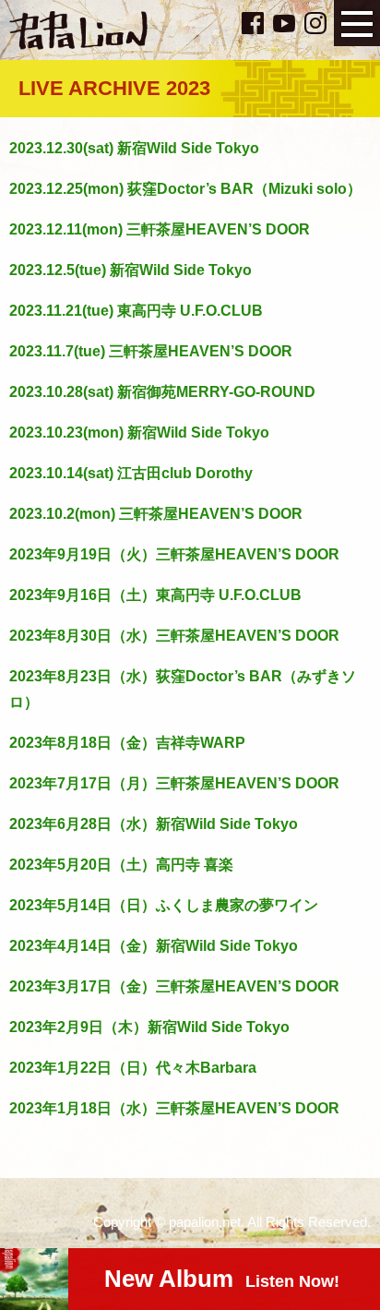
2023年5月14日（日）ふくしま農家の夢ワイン (163, 905)
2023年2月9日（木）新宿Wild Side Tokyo (149, 1027)
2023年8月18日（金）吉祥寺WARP (127, 743)
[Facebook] (253, 23)
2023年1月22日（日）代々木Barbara (132, 1068)
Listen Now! (221, 1278)
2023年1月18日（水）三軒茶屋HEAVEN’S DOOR (174, 1108)
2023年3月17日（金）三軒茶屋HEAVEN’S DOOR (174, 986)
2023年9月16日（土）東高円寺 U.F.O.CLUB (155, 595)
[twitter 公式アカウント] (224, 21)
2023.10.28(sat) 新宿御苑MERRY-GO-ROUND (162, 392)
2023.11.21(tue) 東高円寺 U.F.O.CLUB (136, 310)
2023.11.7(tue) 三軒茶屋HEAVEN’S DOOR (150, 351)
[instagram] (315, 23)
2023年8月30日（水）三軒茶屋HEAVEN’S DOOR (174, 635)
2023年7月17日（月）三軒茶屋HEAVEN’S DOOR (174, 783)
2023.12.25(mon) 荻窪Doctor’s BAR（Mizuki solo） (185, 189)
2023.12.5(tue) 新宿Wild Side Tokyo (130, 270)
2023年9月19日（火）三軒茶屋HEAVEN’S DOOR (174, 554)
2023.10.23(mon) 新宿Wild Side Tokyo (139, 432)
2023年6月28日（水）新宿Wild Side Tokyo (153, 824)
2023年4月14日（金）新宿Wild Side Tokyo (153, 946)
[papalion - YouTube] (284, 23)
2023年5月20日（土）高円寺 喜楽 (121, 864)
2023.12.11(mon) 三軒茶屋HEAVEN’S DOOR (159, 229)
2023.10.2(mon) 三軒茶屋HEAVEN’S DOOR (156, 514)
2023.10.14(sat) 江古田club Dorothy (131, 473)
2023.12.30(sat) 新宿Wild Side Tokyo (134, 148)
